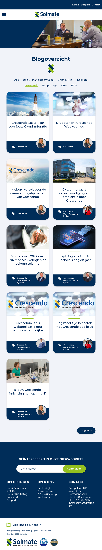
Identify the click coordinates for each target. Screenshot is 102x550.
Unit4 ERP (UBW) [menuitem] (17, 494)
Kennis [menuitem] (75, 5)
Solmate (82, 79)
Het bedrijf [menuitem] (43, 488)
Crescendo (31, 85)
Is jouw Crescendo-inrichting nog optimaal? (28, 391)
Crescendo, (68, 211)
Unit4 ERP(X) (65, 79)
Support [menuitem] (85, 5)
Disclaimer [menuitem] (26, 531)
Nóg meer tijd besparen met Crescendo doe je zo (74, 325)
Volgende (86, 430)
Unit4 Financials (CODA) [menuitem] (16, 490)
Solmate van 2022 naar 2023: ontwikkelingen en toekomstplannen (27, 259)
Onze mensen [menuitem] (45, 491)
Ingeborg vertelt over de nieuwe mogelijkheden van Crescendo (28, 193)
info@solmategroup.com (81, 504)
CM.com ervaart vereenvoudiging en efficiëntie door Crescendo (74, 195)
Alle (16, 79)
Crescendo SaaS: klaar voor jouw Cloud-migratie (28, 124)
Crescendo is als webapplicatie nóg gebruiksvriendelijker (28, 326)
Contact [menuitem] (96, 5)
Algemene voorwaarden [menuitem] (42, 531)
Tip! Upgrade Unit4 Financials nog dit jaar (74, 258)
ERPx (74, 85)
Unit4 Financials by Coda (38, 79)
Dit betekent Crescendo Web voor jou (74, 124)
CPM (64, 85)
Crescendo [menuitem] (13, 497)
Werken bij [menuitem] (43, 497)
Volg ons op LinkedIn (26, 524)
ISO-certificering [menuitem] (47, 494)
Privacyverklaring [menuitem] (13, 531)
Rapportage (49, 85)
